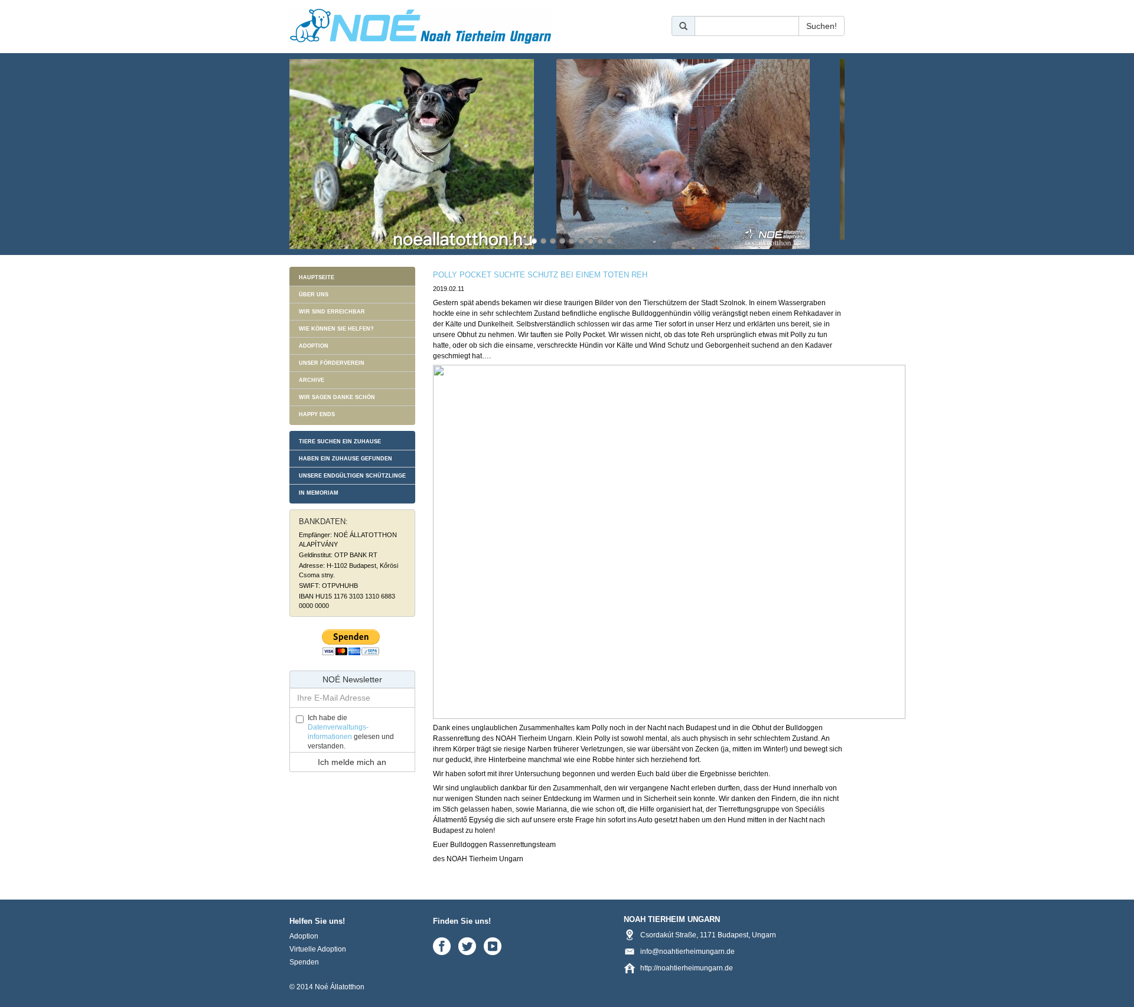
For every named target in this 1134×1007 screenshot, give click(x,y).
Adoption (313, 346)
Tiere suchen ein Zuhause (340, 441)
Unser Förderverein (331, 363)
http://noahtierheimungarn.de (686, 968)
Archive (311, 380)
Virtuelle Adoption (317, 949)
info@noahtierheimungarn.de (687, 951)
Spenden (304, 962)
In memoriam (318, 493)
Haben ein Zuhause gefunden (345, 459)
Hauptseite (316, 277)
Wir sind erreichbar (332, 312)
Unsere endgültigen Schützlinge (352, 476)
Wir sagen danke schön (337, 397)
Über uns (313, 294)
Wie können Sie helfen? (336, 329)
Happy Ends (317, 414)
